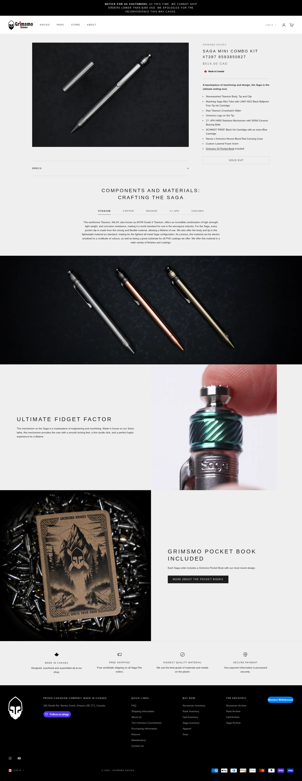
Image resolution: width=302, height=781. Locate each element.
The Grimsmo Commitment (146, 722)
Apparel (187, 728)
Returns (135, 734)
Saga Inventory (191, 722)
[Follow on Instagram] (10, 758)
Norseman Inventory (194, 705)
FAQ (133, 705)
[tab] (104, 212)
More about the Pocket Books (198, 579)
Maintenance (138, 740)
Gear (185, 734)
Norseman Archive (236, 705)
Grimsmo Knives (214, 44)
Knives (45, 25)
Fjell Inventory (190, 717)
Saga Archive (233, 722)
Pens (60, 25)
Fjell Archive (232, 717)
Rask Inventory (191, 711)
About (91, 25)
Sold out (236, 160)
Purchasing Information (144, 728)
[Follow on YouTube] (19, 758)
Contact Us (137, 745)
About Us (136, 717)
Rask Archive (233, 711)
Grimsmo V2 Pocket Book (220, 148)
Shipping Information (142, 711)
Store (75, 25)
